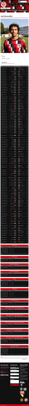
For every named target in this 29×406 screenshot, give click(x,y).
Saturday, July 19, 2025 (3, 108)
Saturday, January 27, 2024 (4, 200)
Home (14, 66)
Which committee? (13, 367)
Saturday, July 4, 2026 (3, 74)
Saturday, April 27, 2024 (4, 180)
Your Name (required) (13, 369)
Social (10, 5)
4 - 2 (16, 76)
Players (2, 357)
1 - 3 (16, 98)
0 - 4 (16, 74)
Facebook (1, 375)
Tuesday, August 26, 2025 (4, 98)
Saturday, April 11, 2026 (4, 79)
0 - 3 (16, 228)
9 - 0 (16, 71)
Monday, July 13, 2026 (3, 71)
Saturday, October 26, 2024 (4, 141)
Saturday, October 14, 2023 (4, 228)
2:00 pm (27, 79)
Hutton (20, 198)
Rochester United (22, 129)
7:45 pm (27, 71)
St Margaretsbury (12, 203)
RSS (7, 375)
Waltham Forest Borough (11, 177)
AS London (21, 89)
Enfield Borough (12, 206)
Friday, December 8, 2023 (4, 213)
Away (19, 66)
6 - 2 (16, 79)
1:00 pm (27, 173)
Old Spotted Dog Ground (4, 366)
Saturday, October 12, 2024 (4, 146)
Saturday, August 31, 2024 (4, 158)
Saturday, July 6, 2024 (3, 177)
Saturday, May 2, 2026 (3, 76)
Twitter (6, 375)
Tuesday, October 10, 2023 (4, 230)
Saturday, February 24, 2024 (4, 195)
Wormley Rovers (12, 180)
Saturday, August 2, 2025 (4, 103)
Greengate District (22, 106)
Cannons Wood (12, 213)
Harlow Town (12, 173)
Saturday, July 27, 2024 (3, 167)
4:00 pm (27, 111)
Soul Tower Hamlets (12, 135)
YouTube (5, 375)
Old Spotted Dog (16, 5)
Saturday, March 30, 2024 (4, 187)
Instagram (3, 375)
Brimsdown (13, 92)
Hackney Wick (21, 190)
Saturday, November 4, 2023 (4, 225)
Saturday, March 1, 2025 (4, 124)
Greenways (13, 139)
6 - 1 (16, 69)
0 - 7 (16, 177)
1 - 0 (16, 84)
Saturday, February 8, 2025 (4, 129)
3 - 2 (16, 94)
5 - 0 (16, 103)
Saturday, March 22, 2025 (4, 119)
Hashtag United (12, 71)
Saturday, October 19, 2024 (4, 144)
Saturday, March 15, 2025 (4, 121)
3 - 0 (16, 124)
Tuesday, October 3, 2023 (4, 233)
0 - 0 (16, 92)
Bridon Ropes (21, 124)
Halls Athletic (12, 161)
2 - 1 (16, 129)
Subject (11, 376)
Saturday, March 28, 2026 (4, 84)
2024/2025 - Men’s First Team (4, 267)
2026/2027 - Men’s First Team (4, 252)
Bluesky (2, 376)
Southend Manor (22, 200)
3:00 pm (27, 69)
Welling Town (21, 116)
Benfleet (13, 187)
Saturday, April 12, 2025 (4, 116)
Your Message (12, 379)
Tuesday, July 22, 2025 (3, 106)
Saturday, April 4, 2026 (3, 82)
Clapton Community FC (5, 8)
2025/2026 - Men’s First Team (4, 251)
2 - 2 (16, 141)
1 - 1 (16, 119)
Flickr (2, 375)
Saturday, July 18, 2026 (3, 69)
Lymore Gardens (12, 111)
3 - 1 (16, 116)
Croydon (21, 119)
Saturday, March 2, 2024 (4, 193)
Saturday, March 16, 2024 (4, 190)
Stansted (13, 94)
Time (27, 66)
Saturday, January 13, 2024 (4, 203)
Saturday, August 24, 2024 (4, 161)
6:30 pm (27, 74)
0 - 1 (16, 82)
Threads (2, 377)
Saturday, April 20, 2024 (4, 182)
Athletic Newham (12, 193)
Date (1, 66)
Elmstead (21, 121)
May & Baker (21, 84)
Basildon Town (12, 87)
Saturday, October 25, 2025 (4, 89)
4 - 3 (16, 108)
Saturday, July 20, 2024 (3, 171)
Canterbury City (21, 149)
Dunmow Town (21, 103)
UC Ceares (13, 74)
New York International (22, 69)
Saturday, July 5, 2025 (3, 111)
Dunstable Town (21, 108)
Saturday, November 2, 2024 (4, 139)
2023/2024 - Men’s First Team (4, 248)
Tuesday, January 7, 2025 (4, 132)
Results (17, 66)
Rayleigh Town (21, 76)
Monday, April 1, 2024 (3, 185)
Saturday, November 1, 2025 (4, 87)
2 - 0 (16, 106)
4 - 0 (16, 132)
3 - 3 (16, 158)
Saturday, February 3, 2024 (4, 198)
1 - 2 (16, 89)
